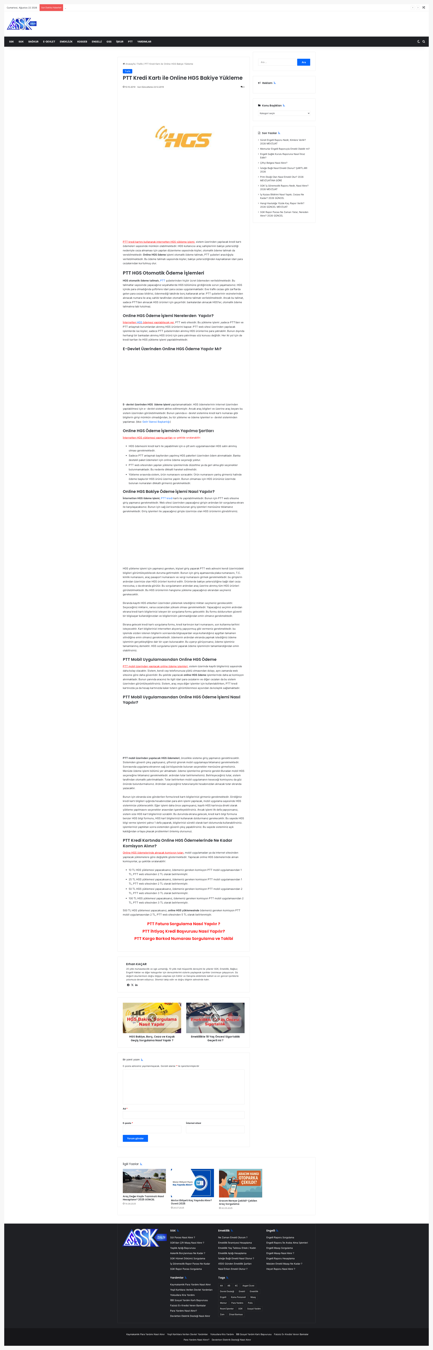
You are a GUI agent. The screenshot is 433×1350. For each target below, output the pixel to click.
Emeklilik (66, 41)
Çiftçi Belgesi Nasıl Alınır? (273, 162)
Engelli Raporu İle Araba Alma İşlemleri (287, 1242)
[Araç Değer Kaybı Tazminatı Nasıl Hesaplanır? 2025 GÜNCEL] (144, 1181)
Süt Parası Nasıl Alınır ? (182, 1237)
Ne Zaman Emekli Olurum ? (232, 1237)
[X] (132, 985)
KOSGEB (82, 41)
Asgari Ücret (248, 1285)
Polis (250, 1303)
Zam (222, 1314)
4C (236, 1285)
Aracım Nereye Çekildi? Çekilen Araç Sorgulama (238, 1202)
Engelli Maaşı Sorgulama (279, 1248)
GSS (109, 41)
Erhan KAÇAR (136, 964)
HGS (139, 322)
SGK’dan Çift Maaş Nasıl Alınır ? (187, 1242)
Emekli (242, 1291)
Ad (125, 1108)
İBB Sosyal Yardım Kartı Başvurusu (189, 1300)
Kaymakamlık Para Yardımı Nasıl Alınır (190, 1284)
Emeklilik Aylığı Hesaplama (232, 1253)
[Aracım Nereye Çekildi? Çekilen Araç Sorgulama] (240, 1183)
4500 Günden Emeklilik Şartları (235, 1263)
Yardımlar (144, 41)
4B (228, 1285)
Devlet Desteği (227, 1291)
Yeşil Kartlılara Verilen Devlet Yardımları (191, 1289)
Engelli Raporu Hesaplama (280, 1258)
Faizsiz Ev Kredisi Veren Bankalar (188, 1305)
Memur (223, 1303)
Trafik (140, 63)
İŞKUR (119, 41)
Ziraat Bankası (236, 1314)
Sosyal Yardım (254, 1308)
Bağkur (33, 41)
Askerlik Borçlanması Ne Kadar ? (187, 1253)
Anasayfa (130, 63)
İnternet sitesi (193, 1123)
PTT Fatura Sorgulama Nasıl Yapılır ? (183, 924)
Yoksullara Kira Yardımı (182, 1295)
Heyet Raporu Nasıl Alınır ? (280, 1269)
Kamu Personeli (238, 1297)
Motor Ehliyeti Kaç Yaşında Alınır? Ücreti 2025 (191, 1202)
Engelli (97, 41)
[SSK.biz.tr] (22, 24)
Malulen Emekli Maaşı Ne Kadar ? (284, 1263)
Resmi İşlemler (227, 1308)
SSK (11, 41)
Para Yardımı (237, 1303)
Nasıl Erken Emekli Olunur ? (232, 1269)
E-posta (128, 1123)
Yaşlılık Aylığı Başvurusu (183, 1248)
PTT (130, 41)
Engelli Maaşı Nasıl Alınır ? (280, 1253)
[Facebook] (128, 985)
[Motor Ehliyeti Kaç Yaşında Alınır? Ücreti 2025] (192, 1183)
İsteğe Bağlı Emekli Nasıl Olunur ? (236, 1258)
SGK (21, 41)
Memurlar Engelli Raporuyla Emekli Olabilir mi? (285, 148)
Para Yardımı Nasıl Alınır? (183, 1310)
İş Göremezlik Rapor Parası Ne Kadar (190, 1263)
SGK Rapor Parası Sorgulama (186, 1269)
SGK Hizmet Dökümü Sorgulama (187, 1258)
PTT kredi (167, 498)
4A (221, 1285)
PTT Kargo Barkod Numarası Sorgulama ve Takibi (183, 938)
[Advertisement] (184, 214)
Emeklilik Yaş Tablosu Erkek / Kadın (237, 1248)
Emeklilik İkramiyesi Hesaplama (235, 1242)
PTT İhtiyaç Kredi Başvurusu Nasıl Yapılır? (183, 931)
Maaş (253, 1297)
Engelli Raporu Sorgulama (280, 1237)
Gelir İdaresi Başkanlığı (156, 421)
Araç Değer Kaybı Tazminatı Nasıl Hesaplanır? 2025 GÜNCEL (143, 1198)
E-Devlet (49, 41)
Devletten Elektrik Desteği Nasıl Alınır (190, 1316)
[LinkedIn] (136, 985)
